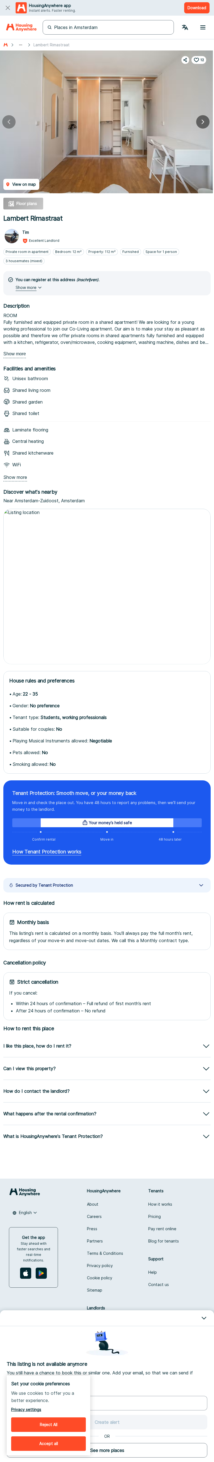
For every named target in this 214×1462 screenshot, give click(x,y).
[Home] (21, 27)
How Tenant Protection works (46, 852)
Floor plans (26, 203)
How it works (160, 1204)
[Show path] (20, 45)
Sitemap (94, 1290)
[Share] (185, 60)
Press (92, 1228)
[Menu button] (202, 27)
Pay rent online (162, 1228)
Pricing (154, 1216)
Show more (14, 353)
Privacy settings (26, 1409)
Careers (94, 1216)
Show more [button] (26, 287)
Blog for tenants (163, 1241)
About (92, 1204)
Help (152, 1272)
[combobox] (25, 1213)
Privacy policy (100, 1265)
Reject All (48, 1424)
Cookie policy (99, 1277)
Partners (95, 1241)
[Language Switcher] (185, 27)
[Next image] (203, 122)
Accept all (48, 1443)
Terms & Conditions (105, 1253)
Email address (19, 1391)
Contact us (158, 1284)
